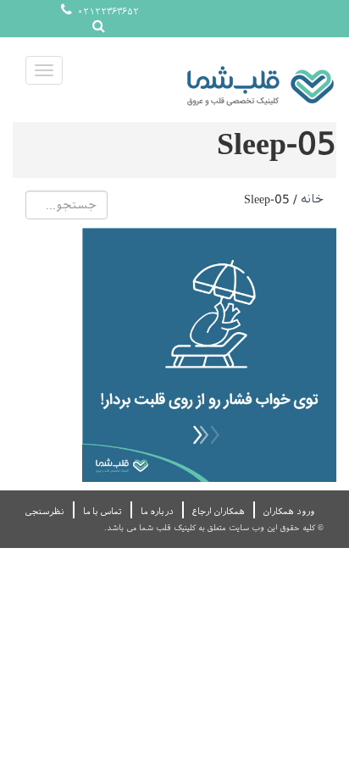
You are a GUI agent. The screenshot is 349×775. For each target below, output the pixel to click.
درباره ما (157, 511)
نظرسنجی (44, 511)
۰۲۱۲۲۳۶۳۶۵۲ (107, 11)
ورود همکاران (288, 511)
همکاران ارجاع (218, 511)
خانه (312, 199)
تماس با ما (102, 511)
